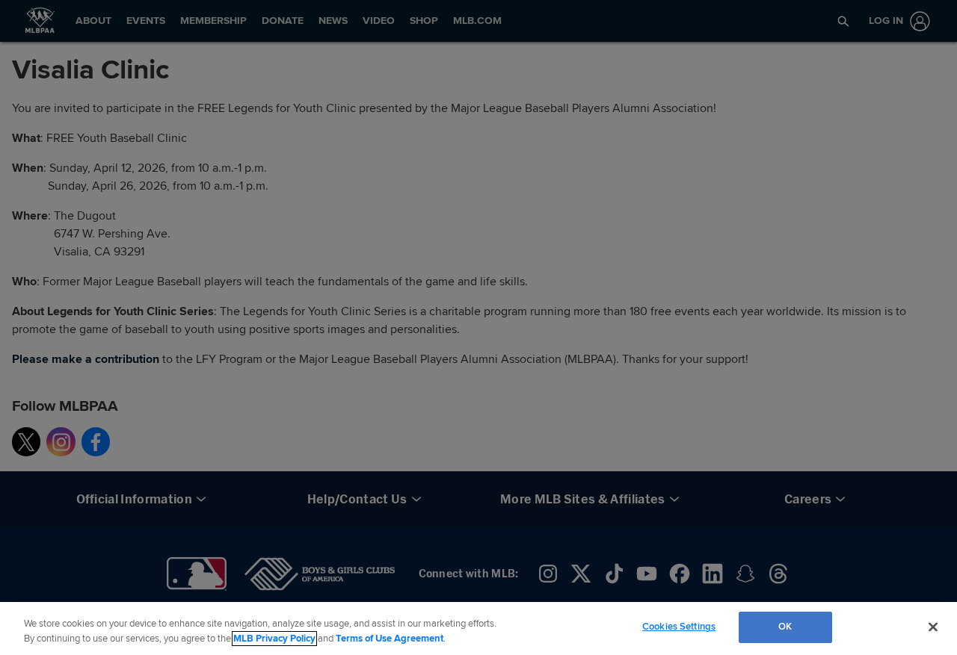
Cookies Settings (679, 627)
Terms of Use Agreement (389, 639)
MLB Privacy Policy (274, 639)
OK (785, 627)
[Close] (933, 626)
